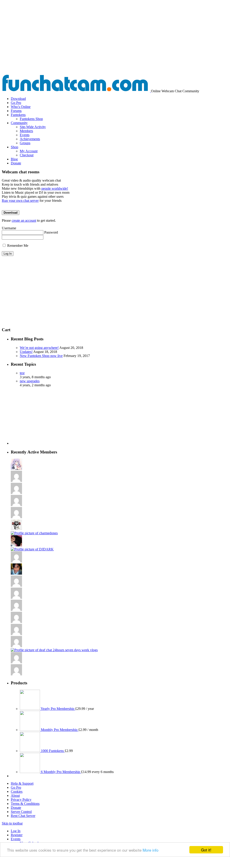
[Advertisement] (115, 40)
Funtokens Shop (31, 119)
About (15, 795)
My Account (29, 151)
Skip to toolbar (12, 823)
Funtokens (18, 115)
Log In (15, 831)
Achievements (30, 139)
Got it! (206, 850)
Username (9, 228)
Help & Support (22, 783)
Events (24, 135)
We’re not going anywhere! (39, 348)
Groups (25, 143)
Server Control (21, 812)
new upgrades (30, 381)
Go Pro (16, 103)
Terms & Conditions (25, 803)
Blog (14, 159)
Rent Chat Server (23, 816)
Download (18, 99)
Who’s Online (21, 107)
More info (150, 850)
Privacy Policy (21, 799)
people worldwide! (54, 188)
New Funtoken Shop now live (41, 356)
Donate (16, 163)
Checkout (26, 155)
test (22, 373)
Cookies (16, 791)
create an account (24, 220)
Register (16, 835)
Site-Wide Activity (33, 127)
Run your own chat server (20, 200)
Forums (16, 111)
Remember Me (17, 245)
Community (19, 123)
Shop (14, 147)
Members (26, 131)
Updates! (26, 352)
